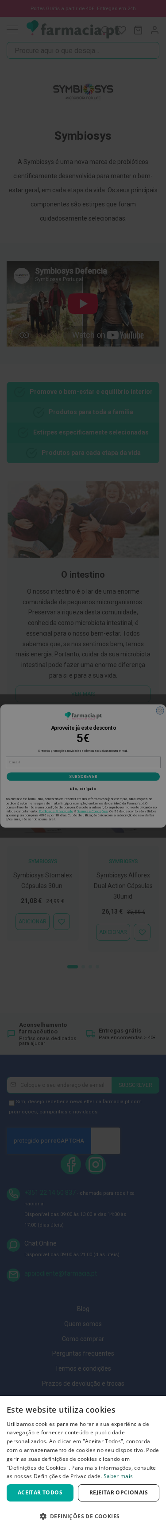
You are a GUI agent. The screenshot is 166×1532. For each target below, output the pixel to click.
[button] (83, 1516)
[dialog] (83, 1464)
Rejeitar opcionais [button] (118, 1492)
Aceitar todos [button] (40, 1492)
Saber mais (118, 1476)
